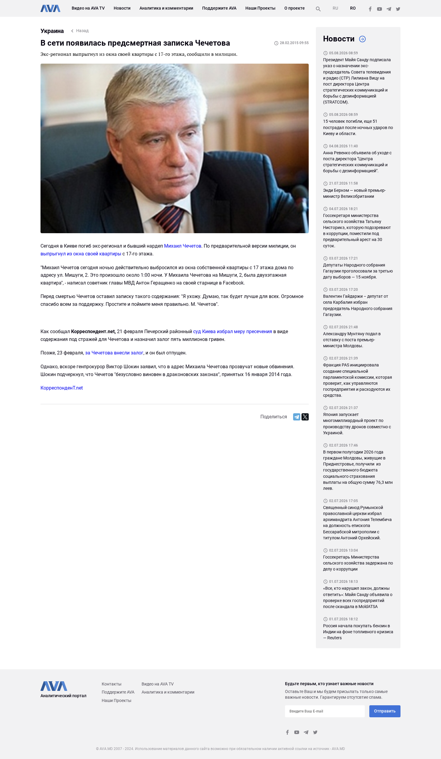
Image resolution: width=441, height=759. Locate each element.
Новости (122, 8)
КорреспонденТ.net (61, 388)
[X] (305, 416)
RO (353, 8)
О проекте (294, 8)
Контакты (112, 684)
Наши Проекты (260, 8)
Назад (82, 30)
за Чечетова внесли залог (114, 353)
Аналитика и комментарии (166, 8)
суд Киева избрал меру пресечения (232, 331)
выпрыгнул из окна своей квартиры (80, 254)
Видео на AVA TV (88, 8)
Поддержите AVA (219, 8)
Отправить (385, 711)
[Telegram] (296, 416)
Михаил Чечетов (182, 246)
